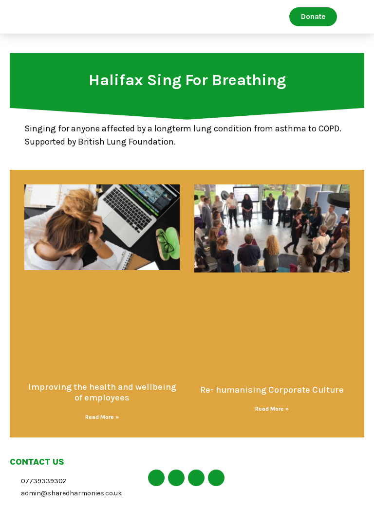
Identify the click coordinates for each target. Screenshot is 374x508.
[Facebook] (156, 478)
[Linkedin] (196, 478)
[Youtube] (176, 478)
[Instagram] (216, 478)
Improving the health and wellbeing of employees (102, 392)
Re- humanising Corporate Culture (272, 389)
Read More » (102, 417)
